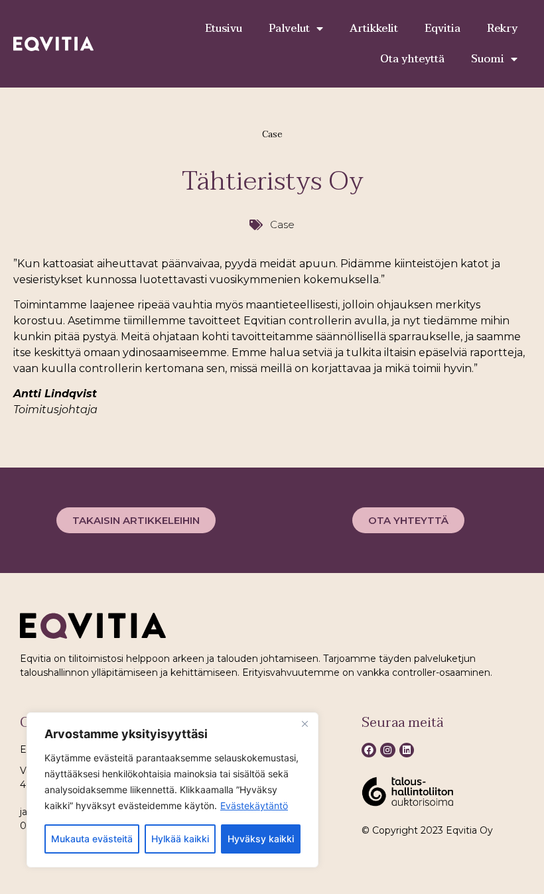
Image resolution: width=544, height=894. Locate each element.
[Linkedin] (406, 750)
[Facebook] (369, 750)
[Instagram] (387, 750)
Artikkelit (374, 28)
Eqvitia (442, 28)
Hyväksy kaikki (261, 838)
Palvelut (289, 28)
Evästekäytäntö (254, 805)
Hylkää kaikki (180, 838)
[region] (172, 789)
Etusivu (223, 28)
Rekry (502, 28)
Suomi (487, 59)
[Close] (304, 724)
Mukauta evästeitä (92, 838)
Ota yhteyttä (412, 59)
